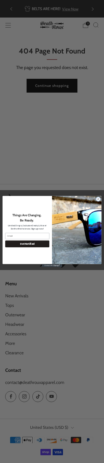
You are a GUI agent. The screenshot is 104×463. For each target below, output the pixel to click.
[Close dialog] (98, 199)
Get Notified (27, 243)
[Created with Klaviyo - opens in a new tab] (52, 265)
